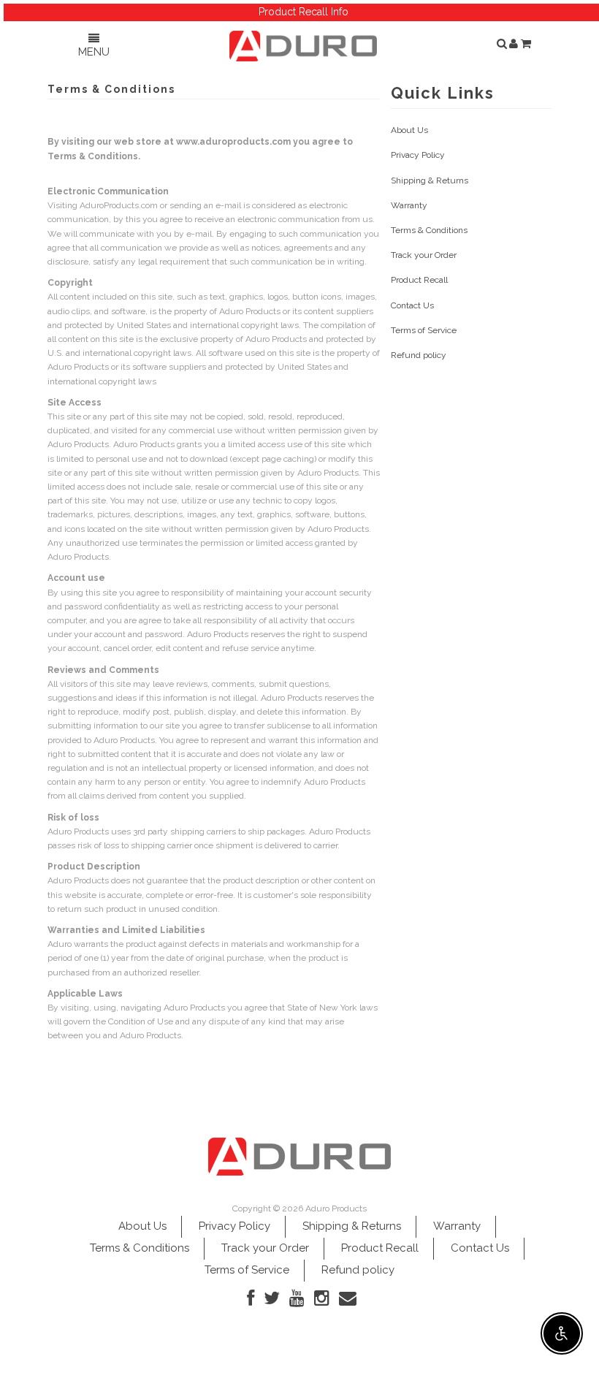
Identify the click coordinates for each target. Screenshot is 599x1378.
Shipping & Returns (429, 180)
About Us (409, 130)
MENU (94, 51)
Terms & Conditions (429, 230)
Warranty (409, 205)
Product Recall (419, 280)
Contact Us (412, 305)
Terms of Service (424, 330)
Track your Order (424, 255)
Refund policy (418, 355)
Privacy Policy (418, 155)
